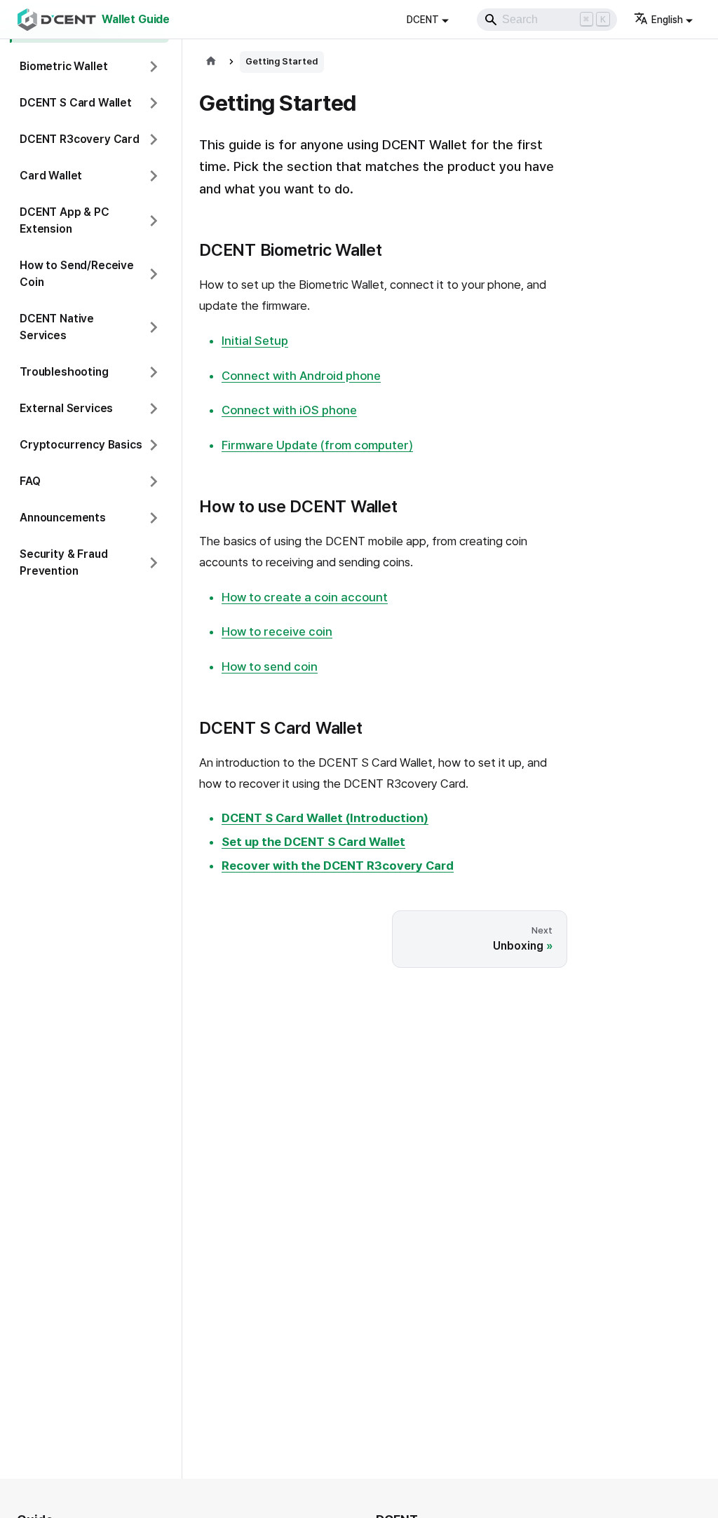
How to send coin (270, 666)
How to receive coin (277, 631)
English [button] (667, 19)
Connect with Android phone (301, 376)
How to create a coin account (305, 597)
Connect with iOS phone (289, 410)
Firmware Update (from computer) (317, 445)
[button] (89, 66)
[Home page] (211, 62)
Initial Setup (255, 341)
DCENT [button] (423, 19)
